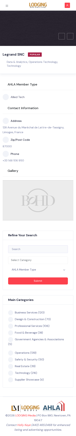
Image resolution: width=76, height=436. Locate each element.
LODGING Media (25, 415)
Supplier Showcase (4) (29, 379)
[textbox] (38, 260)
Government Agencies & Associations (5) (36, 341)
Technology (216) (26, 373)
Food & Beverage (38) (29, 332)
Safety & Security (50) (29, 359)
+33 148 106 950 (13, 160)
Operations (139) (25, 353)
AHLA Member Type (24, 269)
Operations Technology (43, 62)
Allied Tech (18, 97)
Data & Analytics (17, 62)
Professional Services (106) (32, 326)
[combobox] (38, 260)
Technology (14, 66)
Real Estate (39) (25, 366)
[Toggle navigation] (6, 5)
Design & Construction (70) (33, 319)
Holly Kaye (24, 425)
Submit (38, 280)
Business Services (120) (30, 312)
